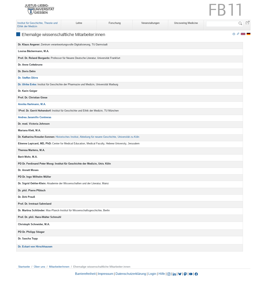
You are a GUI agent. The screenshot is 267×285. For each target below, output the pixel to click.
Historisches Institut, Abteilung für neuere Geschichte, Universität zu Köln (97, 136)
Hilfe (162, 273)
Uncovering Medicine (186, 23)
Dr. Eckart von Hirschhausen (35, 246)
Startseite (24, 266)
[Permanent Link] (238, 34)
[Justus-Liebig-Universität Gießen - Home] (39, 9)
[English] (243, 33)
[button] (247, 22)
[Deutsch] (248, 33)
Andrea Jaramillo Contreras (34, 117)
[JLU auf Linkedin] (175, 273)
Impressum (105, 273)
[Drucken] (234, 33)
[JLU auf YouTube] (190, 273)
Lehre (79, 23)
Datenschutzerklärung (131, 273)
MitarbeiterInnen (59, 266)
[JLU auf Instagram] (169, 273)
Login (152, 273)
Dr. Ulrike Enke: (27, 84)
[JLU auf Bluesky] (180, 273)
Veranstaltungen (150, 23)
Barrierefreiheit (85, 273)
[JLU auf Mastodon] (186, 273)
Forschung (115, 23)
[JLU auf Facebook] (196, 273)
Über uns (39, 266)
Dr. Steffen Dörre (28, 77)
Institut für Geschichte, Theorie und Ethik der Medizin (37, 25)
